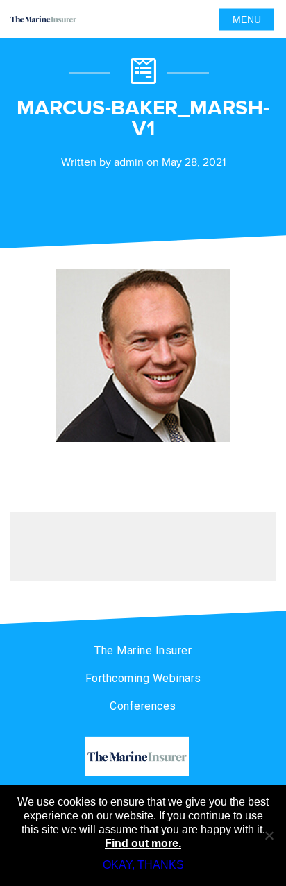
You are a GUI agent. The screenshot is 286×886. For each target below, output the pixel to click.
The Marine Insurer (143, 650)
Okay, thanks (143, 865)
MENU (247, 19)
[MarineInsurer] (143, 756)
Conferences (143, 706)
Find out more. (143, 843)
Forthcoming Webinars (143, 678)
